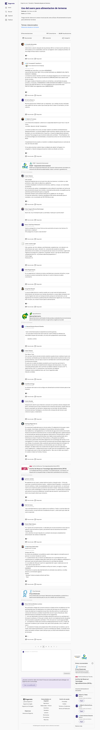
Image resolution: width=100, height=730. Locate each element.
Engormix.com (24, 3)
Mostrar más (78, 726)
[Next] (56, 647)
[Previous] (35, 647)
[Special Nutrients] (77, 657)
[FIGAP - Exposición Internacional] (84, 657)
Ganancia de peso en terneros (42, 3)
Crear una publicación (30, 685)
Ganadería (31, 3)
